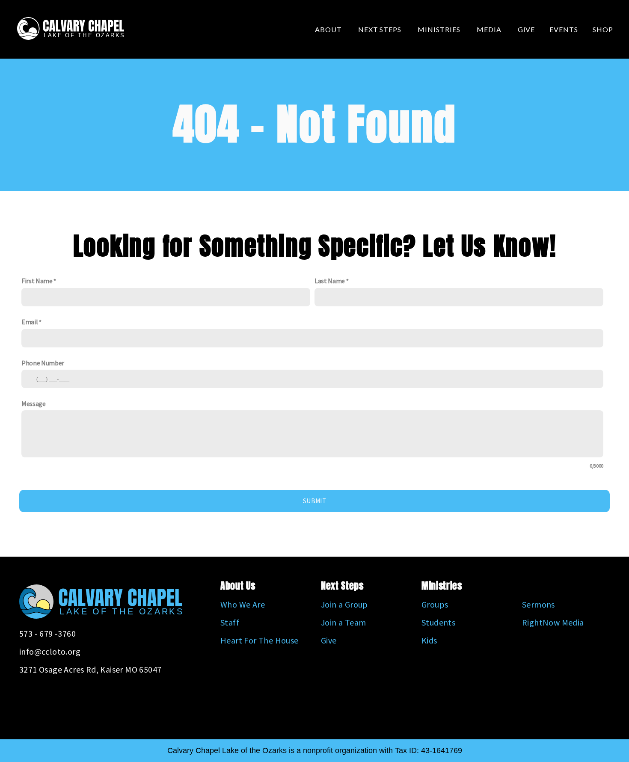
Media (490, 29)
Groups (434, 604)
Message (33, 403)
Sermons (538, 604)
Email (29, 321)
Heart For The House (259, 640)
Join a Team (343, 622)
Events (563, 29)
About (329, 29)
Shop (603, 29)
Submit (314, 501)
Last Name (329, 280)
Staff (229, 622)
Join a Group (344, 604)
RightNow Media (553, 622)
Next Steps (381, 29)
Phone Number (42, 363)
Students (438, 622)
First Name (37, 280)
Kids (429, 640)
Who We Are (242, 604)
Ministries (440, 29)
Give (526, 29)
